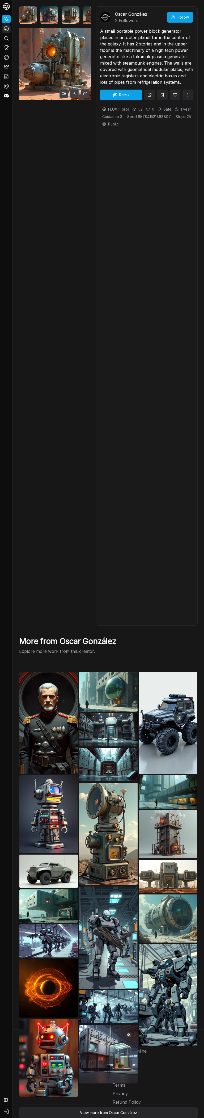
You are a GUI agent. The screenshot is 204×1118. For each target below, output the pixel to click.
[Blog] (6, 76)
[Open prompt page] (149, 95)
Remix (124, 95)
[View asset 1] (28, 15)
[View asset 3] (70, 15)
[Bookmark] (162, 95)
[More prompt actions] (187, 95)
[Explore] (6, 28)
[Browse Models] (6, 57)
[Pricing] (6, 67)
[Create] (6, 19)
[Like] (175, 95)
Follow (183, 17)
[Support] (6, 86)
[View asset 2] (49, 15)
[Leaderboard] (6, 48)
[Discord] (6, 95)
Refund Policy (127, 1102)
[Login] (6, 1111)
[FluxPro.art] (6, 6)
